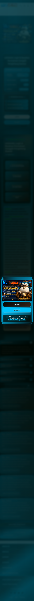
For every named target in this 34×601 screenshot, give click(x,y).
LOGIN (17, 305)
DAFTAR (17, 310)
